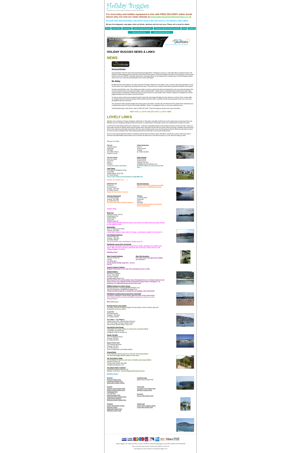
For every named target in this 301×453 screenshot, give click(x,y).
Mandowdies (111, 227)
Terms (184, 28)
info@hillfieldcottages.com (128, 289)
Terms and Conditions (156, 446)
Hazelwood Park (112, 392)
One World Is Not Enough (115, 327)
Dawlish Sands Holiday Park (116, 388)
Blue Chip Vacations (142, 256)
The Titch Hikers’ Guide (114, 358)
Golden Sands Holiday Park (116, 390)
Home (108, 28)
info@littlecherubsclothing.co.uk (147, 164)
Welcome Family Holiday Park (116, 400)
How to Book (116, 28)
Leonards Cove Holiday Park (146, 388)
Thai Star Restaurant (114, 196)
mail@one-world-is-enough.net (117, 332)
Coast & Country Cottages (116, 267)
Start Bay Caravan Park (144, 390)
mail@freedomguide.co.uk (115, 365)
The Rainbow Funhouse (115, 235)
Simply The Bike (112, 335)
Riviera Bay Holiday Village (116, 383)
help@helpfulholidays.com (115, 278)
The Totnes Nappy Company (116, 368)
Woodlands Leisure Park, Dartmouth (119, 244)
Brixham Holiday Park (114, 380)
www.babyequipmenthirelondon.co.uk (170, 17)
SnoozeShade (111, 352)
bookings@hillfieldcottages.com (129, 288)
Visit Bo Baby (116, 108)
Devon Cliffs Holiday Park (145, 396)
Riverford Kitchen (143, 184)
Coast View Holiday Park (145, 407)
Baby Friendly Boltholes (115, 256)
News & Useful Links (139, 32)
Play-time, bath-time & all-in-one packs (167, 28)
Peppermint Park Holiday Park (116, 397)
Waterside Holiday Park (114, 409)
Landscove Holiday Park (115, 381)
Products (138, 446)
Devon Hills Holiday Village (116, 406)
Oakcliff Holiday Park (113, 395)
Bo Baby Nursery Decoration (121, 85)
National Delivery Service (162, 32)
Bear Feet (110, 213)
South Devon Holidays (114, 398)
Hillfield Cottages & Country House (118, 286)
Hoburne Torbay (112, 407)
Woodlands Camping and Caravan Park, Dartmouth (124, 294)
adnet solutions (148, 448)
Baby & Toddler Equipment (142, 28)
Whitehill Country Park (114, 410)
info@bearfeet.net (112, 221)
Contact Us (191, 28)
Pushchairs (127, 28)
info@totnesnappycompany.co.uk (117, 369)
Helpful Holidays (112, 272)
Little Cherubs (141, 157)
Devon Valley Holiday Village (146, 406)
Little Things (111, 168)
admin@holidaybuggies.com (157, 443)
